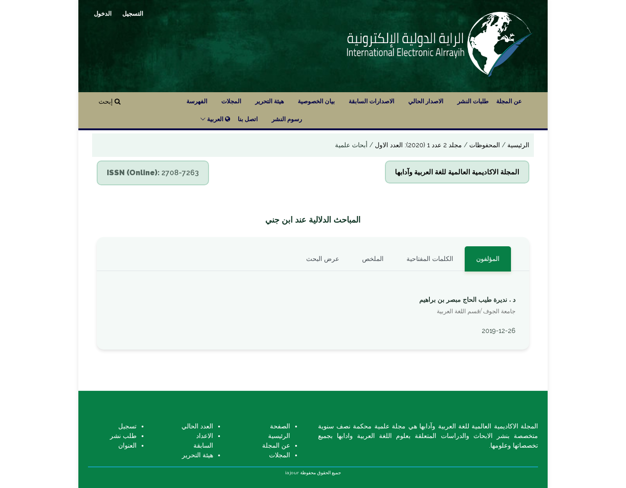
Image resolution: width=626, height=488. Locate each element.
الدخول (103, 13)
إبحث (107, 101)
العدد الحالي (197, 426)
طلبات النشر (473, 101)
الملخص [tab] (373, 258)
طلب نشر (123, 435)
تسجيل (127, 426)
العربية (215, 119)
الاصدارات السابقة (372, 101)
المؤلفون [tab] (488, 258)
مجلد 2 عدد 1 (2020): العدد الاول (417, 145)
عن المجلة (509, 101)
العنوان (127, 445)
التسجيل (132, 13)
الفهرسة (197, 101)
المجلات (231, 101)
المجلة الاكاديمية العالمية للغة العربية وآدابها (457, 172)
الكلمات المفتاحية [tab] (429, 258)
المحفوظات (483, 145)
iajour (292, 472)
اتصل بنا (248, 119)
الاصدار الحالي (426, 101)
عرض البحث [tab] (322, 258)
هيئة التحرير (269, 101)
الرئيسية (517, 145)
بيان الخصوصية (316, 101)
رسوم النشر (287, 119)
